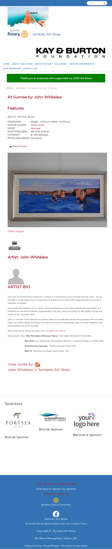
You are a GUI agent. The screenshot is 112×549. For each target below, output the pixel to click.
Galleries (61, 64)
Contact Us (30, 69)
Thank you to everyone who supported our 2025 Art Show (56, 78)
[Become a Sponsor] (86, 419)
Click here (42, 488)
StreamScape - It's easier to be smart (65, 545)
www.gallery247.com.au (55, 331)
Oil (32, 124)
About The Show (22, 64)
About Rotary (43, 64)
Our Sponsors (12, 69)
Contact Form (78, 523)
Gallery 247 (70, 538)
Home (6, 64)
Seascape (35, 128)
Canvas (40, 124)
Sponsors (13, 403)
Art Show (21, 88)
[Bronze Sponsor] (18, 420)
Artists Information (82, 64)
